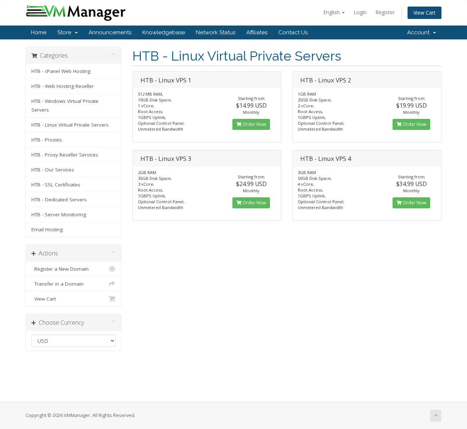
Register (385, 12)
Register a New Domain (60, 269)
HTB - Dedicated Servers (59, 199)
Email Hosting (47, 229)
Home (38, 32)
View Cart (424, 12)
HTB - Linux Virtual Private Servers (70, 124)
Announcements (110, 32)
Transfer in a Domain (57, 284)
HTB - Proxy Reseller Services (64, 154)
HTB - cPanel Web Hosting (60, 71)
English (332, 12)
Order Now (254, 124)
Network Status (215, 32)
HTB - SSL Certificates (55, 184)
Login (360, 12)
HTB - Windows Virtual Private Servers (65, 105)
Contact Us (293, 32)
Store (65, 32)
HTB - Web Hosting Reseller (62, 86)
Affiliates (256, 32)
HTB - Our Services (52, 169)
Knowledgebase (163, 32)
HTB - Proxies (46, 139)
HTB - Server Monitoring (58, 214)
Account (419, 32)
